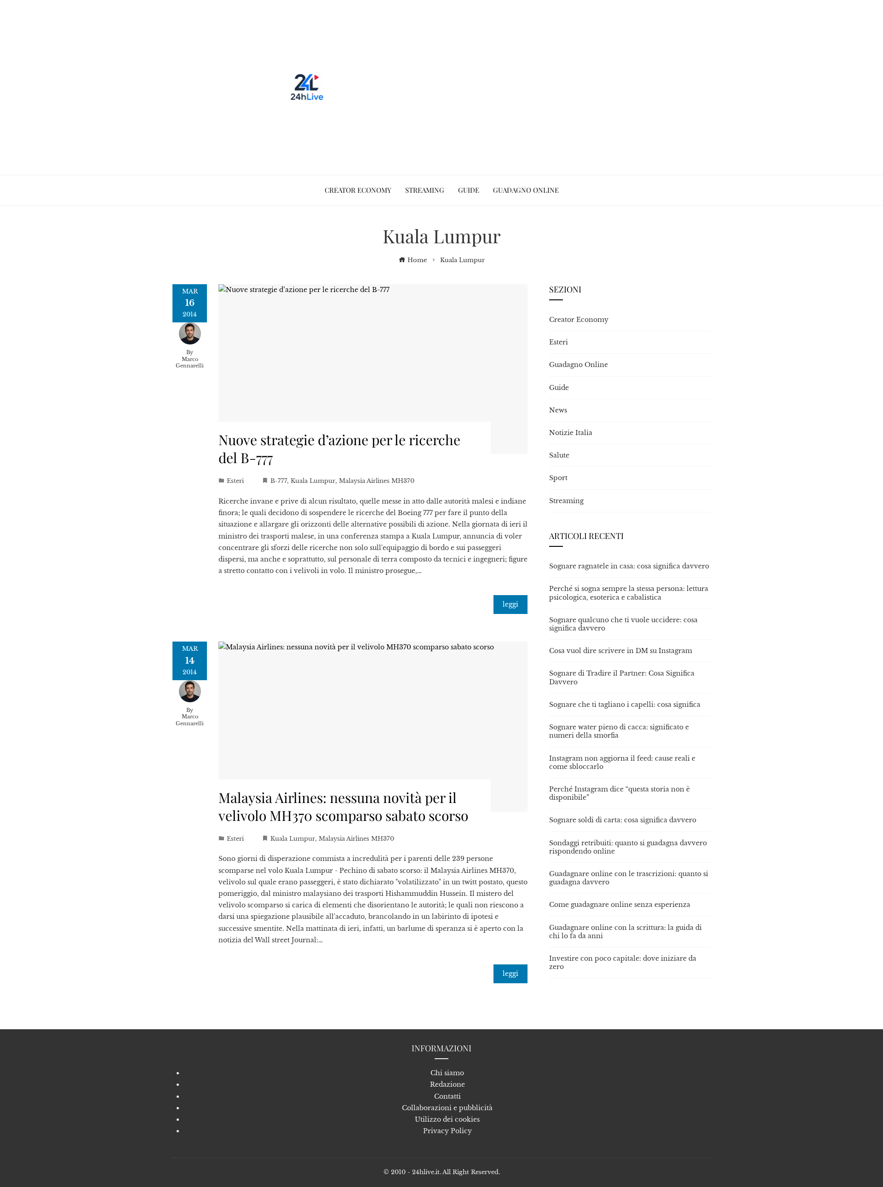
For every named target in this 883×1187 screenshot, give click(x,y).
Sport (558, 478)
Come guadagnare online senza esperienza (619, 904)
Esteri (235, 480)
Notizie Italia (570, 433)
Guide (559, 388)
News (558, 410)
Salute (559, 455)
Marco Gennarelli (190, 362)
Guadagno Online (578, 365)
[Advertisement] (495, 87)
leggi (510, 604)
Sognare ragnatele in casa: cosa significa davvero (629, 566)
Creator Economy (578, 319)
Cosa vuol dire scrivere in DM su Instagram (620, 651)
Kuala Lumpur (313, 480)
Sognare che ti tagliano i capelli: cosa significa (624, 704)
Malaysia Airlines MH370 (376, 480)
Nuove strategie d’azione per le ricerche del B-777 (339, 448)
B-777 (278, 480)
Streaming (566, 501)
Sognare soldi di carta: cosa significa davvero (622, 820)
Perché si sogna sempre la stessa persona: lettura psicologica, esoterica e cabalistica (628, 593)
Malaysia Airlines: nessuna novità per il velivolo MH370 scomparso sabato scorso (343, 806)
